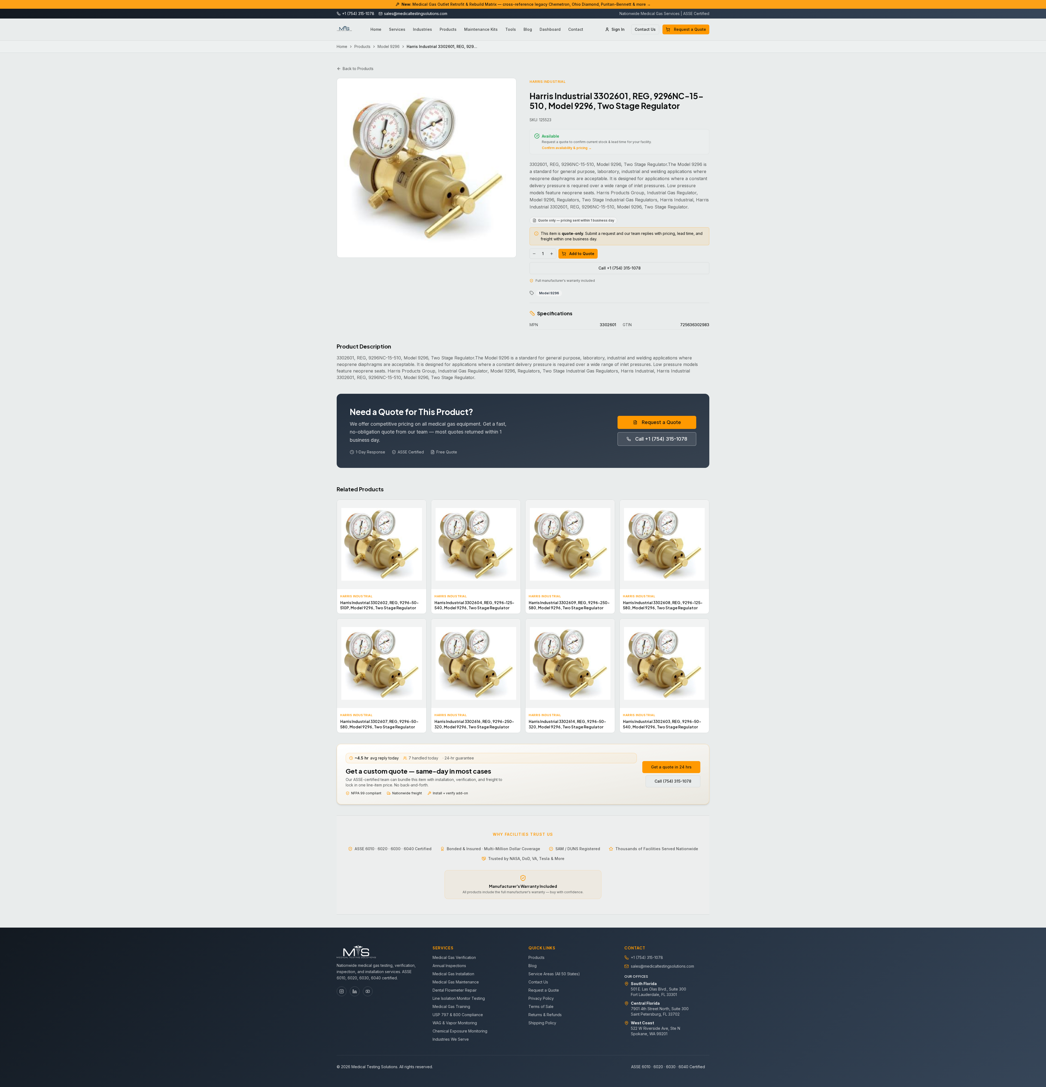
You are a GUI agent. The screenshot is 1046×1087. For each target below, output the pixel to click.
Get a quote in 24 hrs (671, 767)
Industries (422, 29)
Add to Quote (581, 253)
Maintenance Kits (481, 29)
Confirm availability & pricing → (567, 148)
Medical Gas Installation (453, 973)
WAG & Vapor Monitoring (455, 1023)
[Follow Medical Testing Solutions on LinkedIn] (355, 991)
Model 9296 (389, 46)
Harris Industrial (547, 82)
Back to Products (358, 68)
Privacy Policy (541, 998)
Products (448, 29)
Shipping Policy (542, 1023)
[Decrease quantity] (534, 254)
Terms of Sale (541, 1006)
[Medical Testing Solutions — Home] (344, 29)
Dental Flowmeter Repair (455, 990)
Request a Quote (690, 29)
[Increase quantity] (551, 254)
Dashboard (550, 29)
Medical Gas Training (451, 1006)
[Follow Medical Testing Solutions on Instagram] (341, 991)
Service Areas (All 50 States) (554, 973)
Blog (528, 29)
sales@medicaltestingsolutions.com (662, 966)
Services (397, 29)
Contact (575, 29)
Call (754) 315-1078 (673, 781)
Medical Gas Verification (454, 957)
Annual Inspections (449, 965)
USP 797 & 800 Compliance (458, 1014)
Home (375, 29)
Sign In (618, 29)
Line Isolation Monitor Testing (459, 998)
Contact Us (645, 29)
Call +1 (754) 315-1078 (619, 268)
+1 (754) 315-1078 (647, 957)
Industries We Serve (451, 1039)
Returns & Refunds (545, 1014)
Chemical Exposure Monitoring (460, 1031)
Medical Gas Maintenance (456, 982)
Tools (510, 29)
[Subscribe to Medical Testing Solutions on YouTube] (368, 991)
